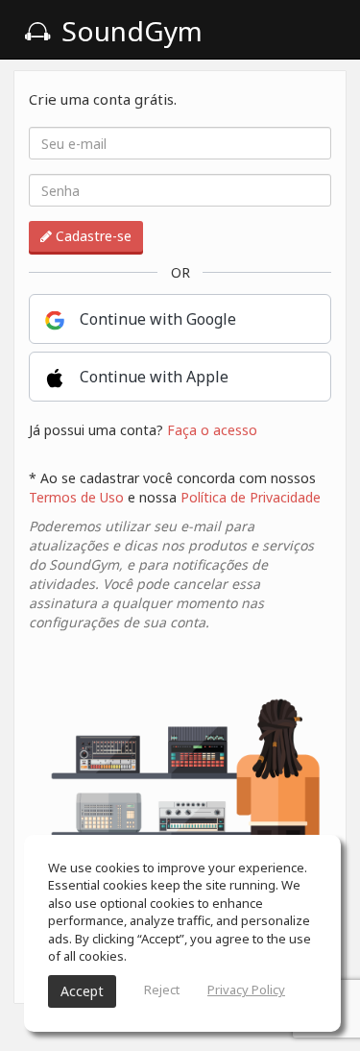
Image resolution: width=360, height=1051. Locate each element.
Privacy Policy (246, 989)
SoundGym (129, 30)
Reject (162, 989)
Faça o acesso (212, 430)
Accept (82, 991)
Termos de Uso (76, 497)
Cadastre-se (92, 236)
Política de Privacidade (250, 497)
